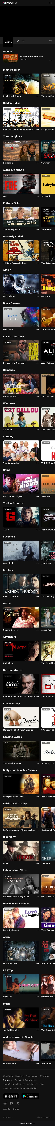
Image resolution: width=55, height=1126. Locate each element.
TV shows (44, 1076)
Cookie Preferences (27, 1123)
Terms (18, 1080)
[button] (27, 58)
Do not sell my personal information (20, 1088)
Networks (7, 1080)
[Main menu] (50, 3)
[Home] (10, 3)
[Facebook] (11, 1103)
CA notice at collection (13, 1084)
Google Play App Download (30, 1096)
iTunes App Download (11, 1096)
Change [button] (16, 1109)
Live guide (8, 1076)
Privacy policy (29, 1080)
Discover (19, 1076)
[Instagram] (5, 1103)
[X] (18, 1103)
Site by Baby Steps (44, 1117)
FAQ (41, 1084)
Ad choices (32, 1084)
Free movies (31, 1076)
